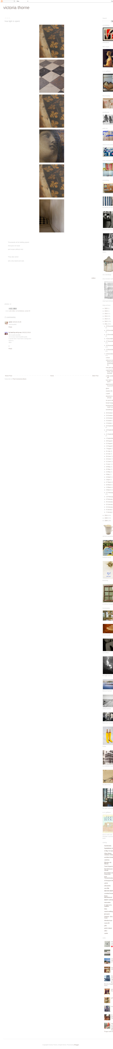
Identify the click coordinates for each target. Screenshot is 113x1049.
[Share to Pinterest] (16, 308)
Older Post (95, 375)
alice (105, 930)
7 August (109, 448)
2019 (106, 311)
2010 (106, 515)
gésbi (10, 322)
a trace (108, 357)
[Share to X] (13, 308)
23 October (109, 415)
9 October (109, 420)
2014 (106, 316)
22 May (108, 469)
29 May (108, 466)
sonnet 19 (27, 311)
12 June (108, 461)
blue (105, 909)
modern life (109, 391)
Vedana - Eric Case (108, 917)
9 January (109, 509)
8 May (108, 474)
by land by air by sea (15, 332)
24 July (108, 454)
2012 (106, 321)
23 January (109, 504)
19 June (108, 459)
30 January (109, 502)
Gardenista (107, 845)
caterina (106, 860)
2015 (106, 313)
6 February (109, 499)
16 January (109, 507)
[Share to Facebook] (14, 308)
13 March (109, 487)
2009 (106, 518)
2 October (109, 423)
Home (52, 375)
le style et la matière (108, 905)
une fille (106, 888)
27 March (109, 482)
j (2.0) (106, 883)
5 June (108, 464)
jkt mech (107, 914)
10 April (108, 477)
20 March (109, 484)
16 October (109, 418)
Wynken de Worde (107, 863)
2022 (106, 308)
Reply (10, 327)
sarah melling (108, 911)
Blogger (76, 1045)
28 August (109, 441)
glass (107, 388)
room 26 (106, 923)
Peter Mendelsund (108, 896)
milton (93, 278)
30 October (109, 413)
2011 (106, 324)
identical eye (108, 920)
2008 (106, 520)
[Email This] (9, 308)
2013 (106, 319)
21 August (109, 443)
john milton (12, 311)
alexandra (107, 885)
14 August (109, 446)
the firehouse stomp (108, 869)
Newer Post (8, 375)
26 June (108, 456)
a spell (108, 393)
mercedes (107, 902)
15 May (108, 472)
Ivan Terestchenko (108, 877)
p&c (105, 925)
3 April (108, 479)
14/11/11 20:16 (26, 332)
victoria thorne (16, 7)
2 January (109, 512)
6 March (108, 490)
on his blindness (20, 311)
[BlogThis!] (11, 308)
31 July (108, 451)
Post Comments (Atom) (19, 379)
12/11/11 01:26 (17, 322)
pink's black (108, 928)
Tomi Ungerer (108, 866)
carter (106, 933)
